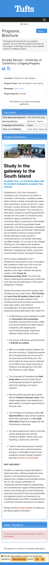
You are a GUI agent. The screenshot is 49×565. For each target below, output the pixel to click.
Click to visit (18, 88)
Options (41, 31)
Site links (24, 24)
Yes (37, 559)
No (43, 559)
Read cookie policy (19, 559)
